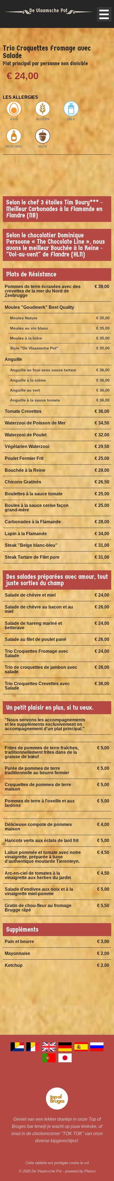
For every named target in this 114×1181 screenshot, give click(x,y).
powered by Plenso (80, 1171)
